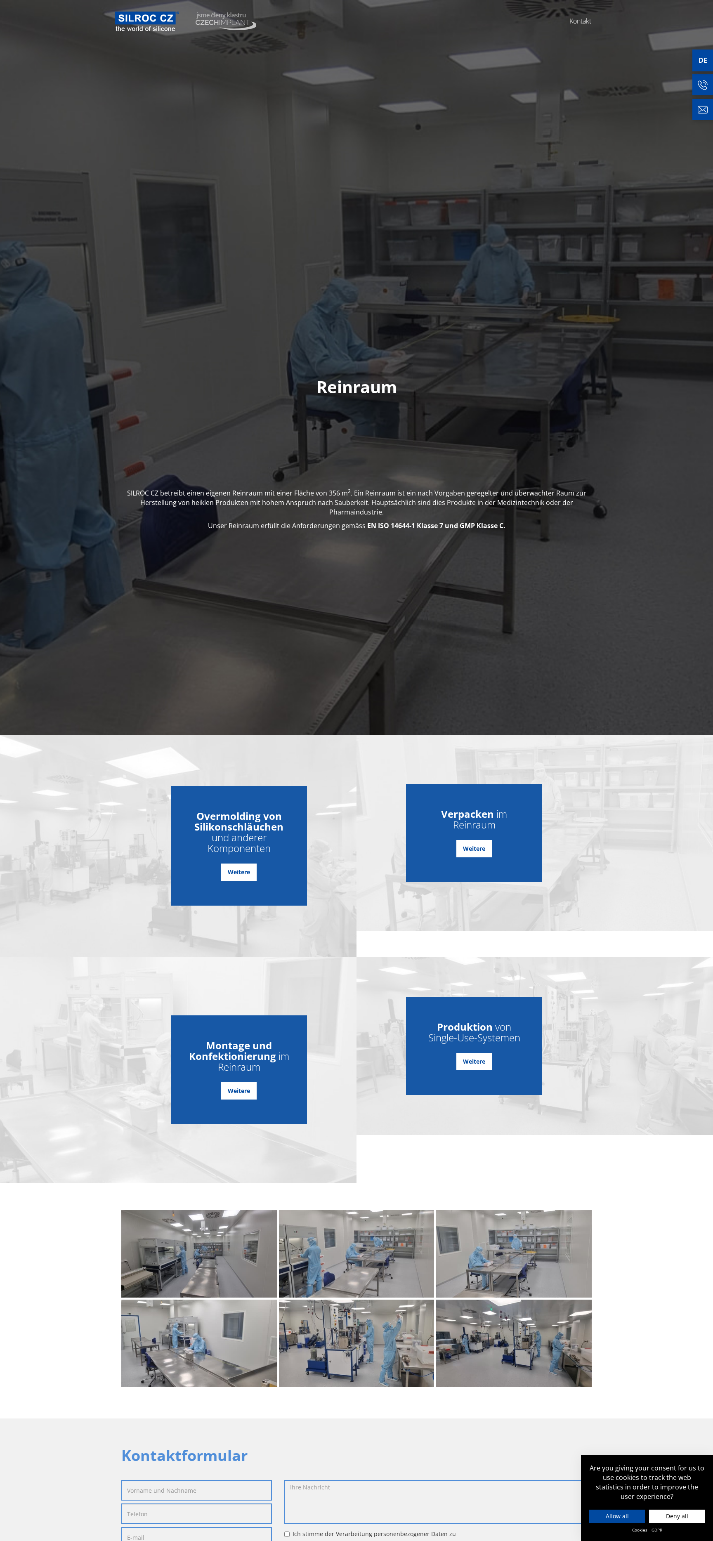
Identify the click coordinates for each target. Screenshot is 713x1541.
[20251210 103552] (356, 1343)
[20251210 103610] (514, 1343)
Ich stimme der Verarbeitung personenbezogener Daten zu (374, 1534)
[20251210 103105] (199, 1254)
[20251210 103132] (514, 1254)
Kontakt (580, 21)
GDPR (657, 1530)
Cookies (639, 1530)
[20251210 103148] (199, 1343)
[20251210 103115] (356, 1254)
